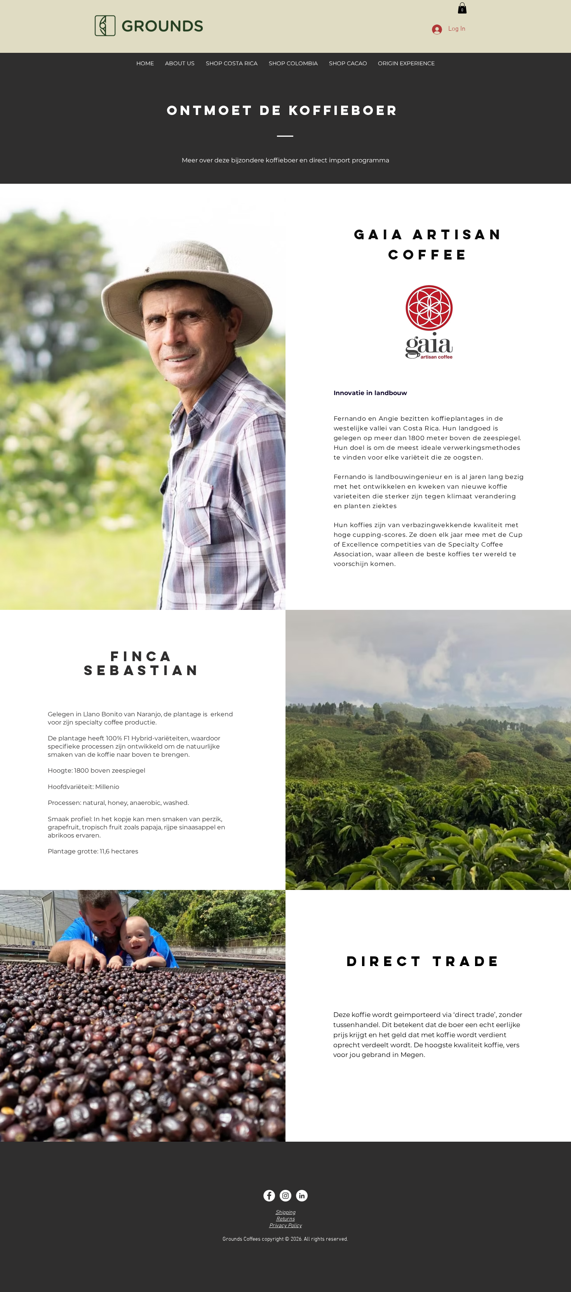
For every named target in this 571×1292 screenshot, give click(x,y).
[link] (462, 8)
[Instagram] (285, 1195)
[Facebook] (269, 1195)
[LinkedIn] (302, 1195)
